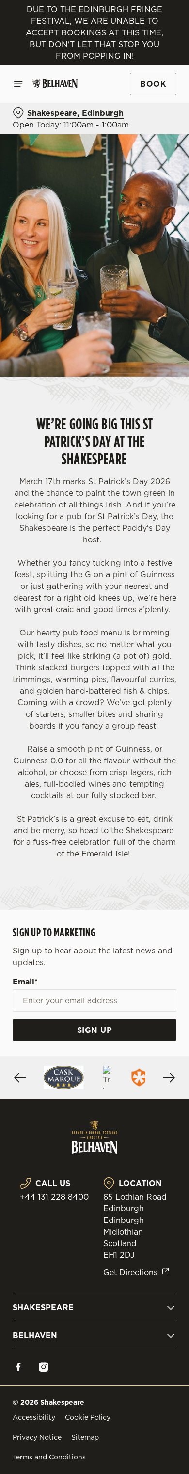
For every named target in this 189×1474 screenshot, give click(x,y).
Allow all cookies (94, 880)
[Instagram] (43, 1367)
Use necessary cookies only (94, 912)
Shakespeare (43, 1307)
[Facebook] (18, 1367)
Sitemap (85, 1437)
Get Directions (130, 1272)
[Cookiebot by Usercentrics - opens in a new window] (136, 553)
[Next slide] (168, 1077)
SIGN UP (94, 1030)
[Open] (18, 84)
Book (153, 84)
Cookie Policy (87, 1417)
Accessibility (34, 1417)
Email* (25, 981)
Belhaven (35, 1335)
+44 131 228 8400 (54, 1196)
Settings (145, 850)
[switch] (164, 750)
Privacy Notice (37, 1437)
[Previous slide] (20, 1077)
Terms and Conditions (49, 1457)
